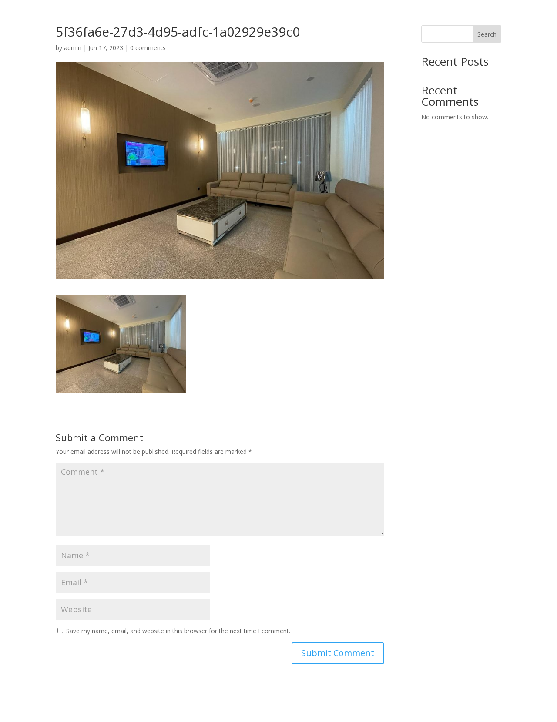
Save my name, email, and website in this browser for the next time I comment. (178, 631)
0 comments (148, 48)
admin (72, 48)
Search (487, 34)
